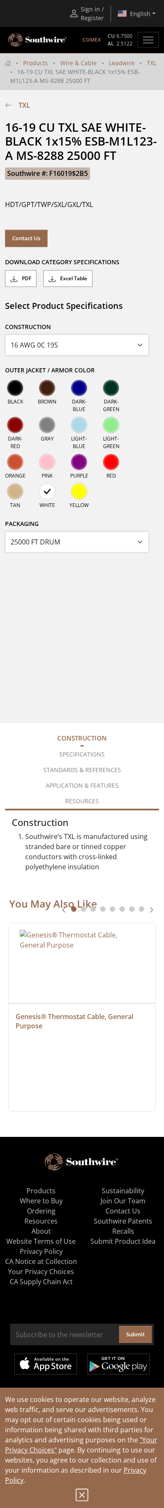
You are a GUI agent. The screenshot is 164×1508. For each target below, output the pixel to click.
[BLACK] (15, 388)
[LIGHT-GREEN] (111, 425)
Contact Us (26, 238)
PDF (26, 278)
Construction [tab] (82, 738)
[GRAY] (47, 425)
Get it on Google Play (118, 1364)
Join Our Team (123, 1200)
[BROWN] (47, 388)
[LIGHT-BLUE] (79, 425)
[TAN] (15, 491)
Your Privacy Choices (41, 1271)
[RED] (111, 462)
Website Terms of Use (41, 1241)
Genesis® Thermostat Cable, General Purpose (75, 1021)
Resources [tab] (82, 801)
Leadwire (122, 63)
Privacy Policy (41, 1251)
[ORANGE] (15, 462)
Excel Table (73, 278)
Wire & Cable (78, 63)
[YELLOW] (79, 491)
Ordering (41, 1211)
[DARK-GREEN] (111, 388)
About (41, 1231)
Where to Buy (41, 1200)
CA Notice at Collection (41, 1261)
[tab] (74, 909)
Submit (135, 1334)
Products (35, 63)
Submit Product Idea (123, 1241)
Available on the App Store (45, 1364)
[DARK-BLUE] (79, 388)
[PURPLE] (79, 462)
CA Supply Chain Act (41, 1281)
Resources (41, 1221)
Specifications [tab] (82, 754)
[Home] (8, 62)
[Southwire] (38, 40)
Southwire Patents (123, 1221)
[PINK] (47, 462)
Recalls (123, 1231)
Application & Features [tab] (82, 785)
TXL (151, 63)
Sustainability (123, 1190)
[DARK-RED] (15, 425)
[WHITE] (47, 491)
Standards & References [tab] (82, 770)
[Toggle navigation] (148, 40)
